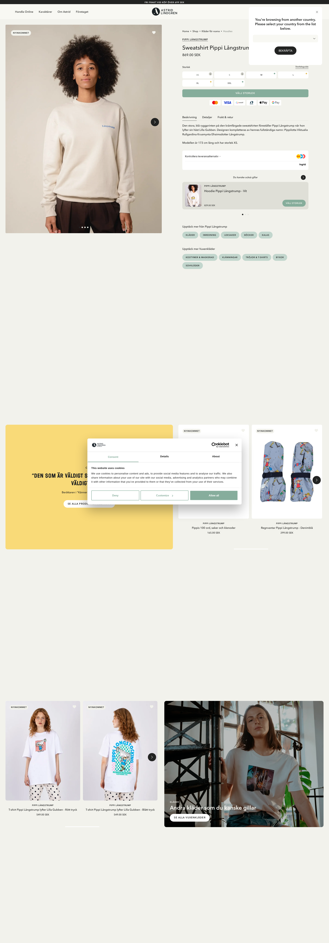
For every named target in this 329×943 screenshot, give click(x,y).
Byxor (280, 257)
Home (185, 31)
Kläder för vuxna (211, 31)
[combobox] (285, 38)
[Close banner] (236, 445)
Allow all (214, 495)
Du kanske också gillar (245, 177)
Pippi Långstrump (195, 39)
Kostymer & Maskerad (200, 257)
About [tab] (216, 456)
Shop (195, 31)
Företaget (82, 11)
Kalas (265, 235)
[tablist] (245, 117)
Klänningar (229, 257)
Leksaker (230, 235)
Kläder (190, 235)
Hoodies (227, 31)
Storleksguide (301, 66)
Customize (162, 495)
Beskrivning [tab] (189, 117)
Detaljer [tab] (207, 117)
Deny (115, 495)
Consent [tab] (113, 456)
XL (197, 83)
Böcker (249, 235)
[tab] (79, 227)
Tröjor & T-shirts (257, 257)
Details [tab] (164, 456)
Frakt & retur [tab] (225, 117)
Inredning (209, 235)
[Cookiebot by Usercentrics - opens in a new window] (214, 445)
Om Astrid (64, 11)
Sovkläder (192, 265)
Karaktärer (45, 11)
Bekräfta (285, 50)
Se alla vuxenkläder (189, 817)
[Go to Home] (164, 12)
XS (197, 75)
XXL (229, 83)
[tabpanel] (245, 133)
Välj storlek (245, 93)
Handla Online (24, 11)
